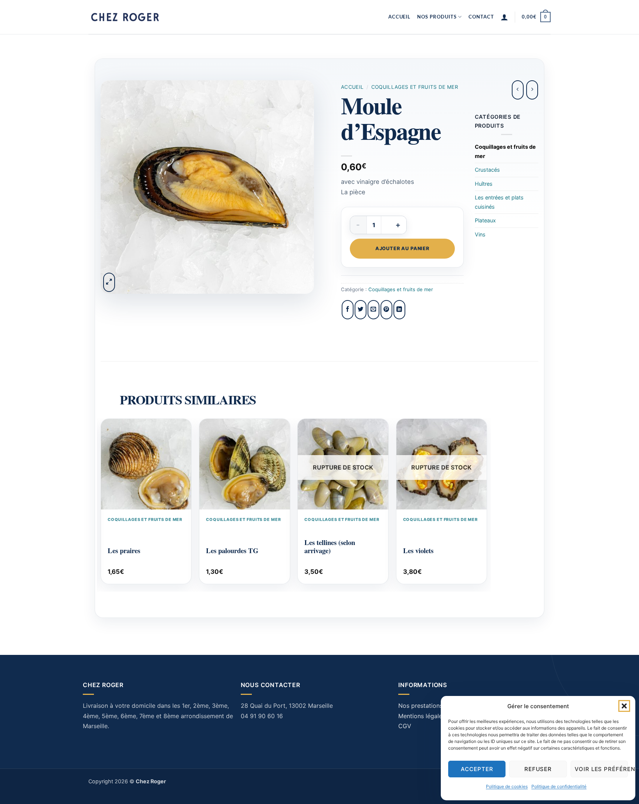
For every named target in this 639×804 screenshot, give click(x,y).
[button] (624, 706)
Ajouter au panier (402, 248)
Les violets (418, 550)
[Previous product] (532, 90)
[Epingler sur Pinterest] (386, 309)
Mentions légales (421, 716)
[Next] (485, 504)
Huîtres (484, 184)
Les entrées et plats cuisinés (499, 201)
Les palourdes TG (232, 550)
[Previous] (103, 504)
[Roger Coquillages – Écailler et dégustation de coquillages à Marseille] (125, 17)
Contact (481, 17)
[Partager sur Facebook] (348, 309)
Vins (480, 234)
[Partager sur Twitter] (360, 309)
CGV (404, 726)
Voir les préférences (601, 769)
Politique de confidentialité (558, 786)
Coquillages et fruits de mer (415, 87)
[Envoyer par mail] (373, 309)
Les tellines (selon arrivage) (329, 546)
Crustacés (487, 169)
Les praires (124, 550)
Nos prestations (420, 705)
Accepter (477, 769)
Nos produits (436, 17)
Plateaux (485, 220)
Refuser (538, 769)
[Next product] (518, 90)
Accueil (399, 17)
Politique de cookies (507, 786)
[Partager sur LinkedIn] (399, 309)
